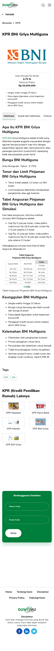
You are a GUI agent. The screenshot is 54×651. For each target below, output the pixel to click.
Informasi (9, 116)
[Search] (43, 5)
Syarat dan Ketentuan (29, 116)
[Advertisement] (27, 467)
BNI (10, 138)
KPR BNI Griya (40, 428)
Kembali (10, 14)
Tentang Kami (24, 592)
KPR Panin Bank (40, 412)
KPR (17, 23)
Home (8, 592)
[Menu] (49, 5)
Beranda (7, 23)
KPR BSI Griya (13, 444)
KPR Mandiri (13, 428)
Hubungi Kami (37, 597)
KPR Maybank (13, 412)
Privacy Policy (16, 597)
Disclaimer (43, 592)
